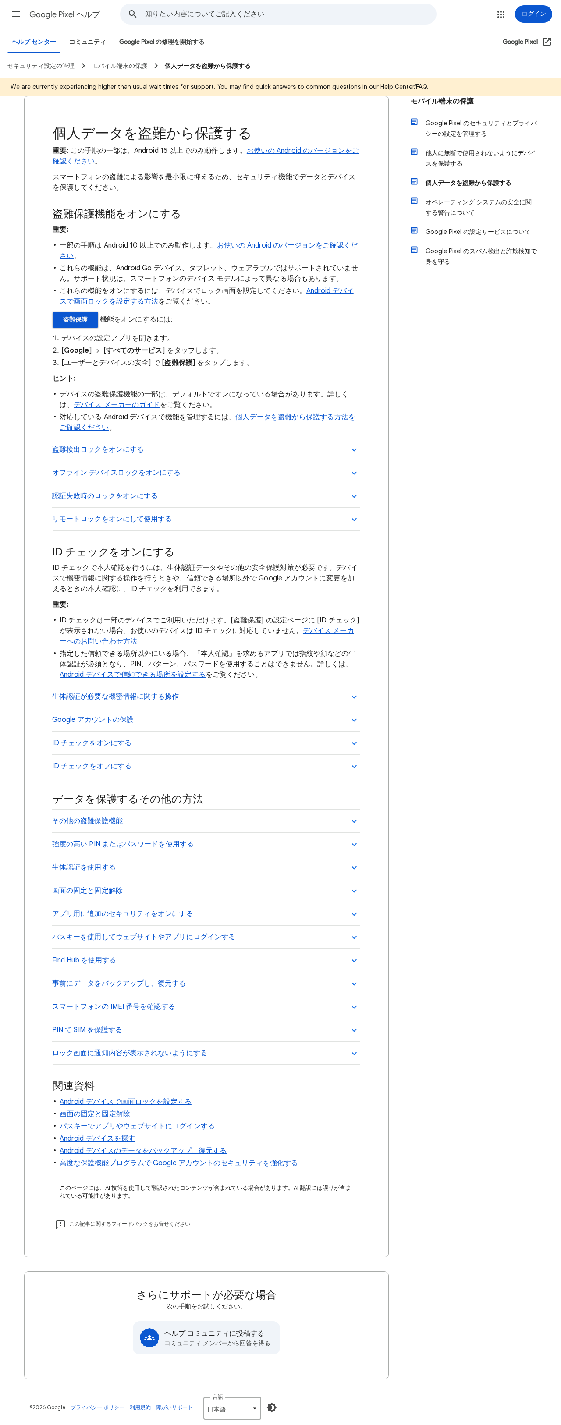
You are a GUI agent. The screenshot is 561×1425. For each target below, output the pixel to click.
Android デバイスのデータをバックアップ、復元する (143, 1150)
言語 (218, 1396)
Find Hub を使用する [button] (84, 960)
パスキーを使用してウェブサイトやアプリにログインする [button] (143, 937)
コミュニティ (87, 42)
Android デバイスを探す (97, 1138)
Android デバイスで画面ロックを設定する (126, 1101)
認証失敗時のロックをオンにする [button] (105, 496)
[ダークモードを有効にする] (271, 1407)
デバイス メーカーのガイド (117, 404)
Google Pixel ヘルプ (64, 14)
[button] (15, 14)
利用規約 (140, 1407)
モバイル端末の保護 (442, 101)
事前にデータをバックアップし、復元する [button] (119, 983)
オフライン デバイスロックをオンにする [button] (116, 472)
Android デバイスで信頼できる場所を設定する (133, 674)
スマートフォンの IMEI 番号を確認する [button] (113, 1006)
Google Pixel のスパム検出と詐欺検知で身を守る (481, 256)
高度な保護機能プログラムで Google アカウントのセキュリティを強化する (179, 1163)
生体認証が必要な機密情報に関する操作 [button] (115, 696)
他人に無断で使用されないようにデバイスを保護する (481, 158)
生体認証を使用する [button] (84, 867)
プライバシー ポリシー (97, 1407)
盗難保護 (75, 319)
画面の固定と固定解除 (95, 1114)
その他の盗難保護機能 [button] (87, 821)
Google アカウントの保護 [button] (93, 719)
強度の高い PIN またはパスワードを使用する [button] (123, 844)
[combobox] (290, 14)
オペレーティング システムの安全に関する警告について (479, 207)
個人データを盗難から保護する (468, 183)
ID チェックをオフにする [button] (91, 766)
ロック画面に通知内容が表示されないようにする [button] (129, 1053)
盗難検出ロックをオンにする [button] (98, 449)
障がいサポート (174, 1407)
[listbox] (232, 1408)
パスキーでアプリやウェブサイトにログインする (137, 1126)
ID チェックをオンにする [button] (91, 743)
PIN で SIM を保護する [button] (87, 1029)
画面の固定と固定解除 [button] (87, 890)
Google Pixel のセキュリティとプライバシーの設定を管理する (481, 128)
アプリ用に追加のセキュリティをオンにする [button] (122, 913)
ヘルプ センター (34, 42)
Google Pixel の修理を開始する (162, 42)
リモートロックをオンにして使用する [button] (112, 519)
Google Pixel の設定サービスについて (478, 232)
